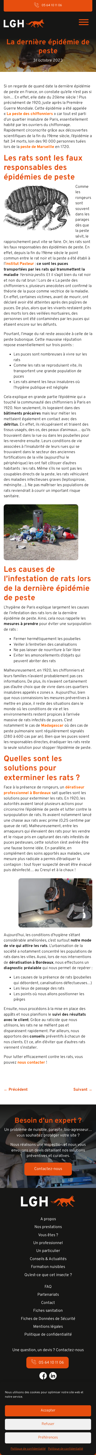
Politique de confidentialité (28, 1449)
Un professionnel (48, 1243)
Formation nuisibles (48, 1266)
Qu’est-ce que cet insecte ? (48, 1275)
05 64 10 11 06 (52, 5)
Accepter (48, 1410)
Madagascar (52, 725)
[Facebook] (43, 1376)
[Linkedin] (53, 1376)
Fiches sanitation (48, 1310)
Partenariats (48, 1294)
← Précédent (16, 1089)
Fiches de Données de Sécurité (48, 1318)
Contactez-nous (48, 1169)
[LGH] (24, 23)
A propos (48, 1219)
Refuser (48, 1424)
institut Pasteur (19, 263)
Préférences (48, 1437)
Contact (48, 1302)
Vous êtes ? (48, 1235)
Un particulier (48, 1250)
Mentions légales (48, 1326)
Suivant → (82, 1089)
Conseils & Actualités (48, 1259)
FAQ (48, 1286)
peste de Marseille (37, 146)
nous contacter (31, 1062)
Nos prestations (48, 1227)
